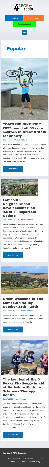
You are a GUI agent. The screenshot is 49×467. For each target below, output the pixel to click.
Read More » (13, 168)
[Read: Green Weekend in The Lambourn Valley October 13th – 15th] (24, 280)
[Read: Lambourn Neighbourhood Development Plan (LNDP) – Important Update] (19, 187)
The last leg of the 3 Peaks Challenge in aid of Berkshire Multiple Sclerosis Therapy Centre (23, 387)
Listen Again (34, 18)
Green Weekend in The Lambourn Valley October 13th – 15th (23, 302)
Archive (23, 462)
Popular (24, 140)
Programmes (29, 458)
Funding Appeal (24, 24)
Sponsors (17, 458)
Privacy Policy (34, 462)
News (17, 140)
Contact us (13, 462)
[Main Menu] (24, 32)
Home (8, 458)
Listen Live (14, 18)
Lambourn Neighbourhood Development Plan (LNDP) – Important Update (19, 207)
